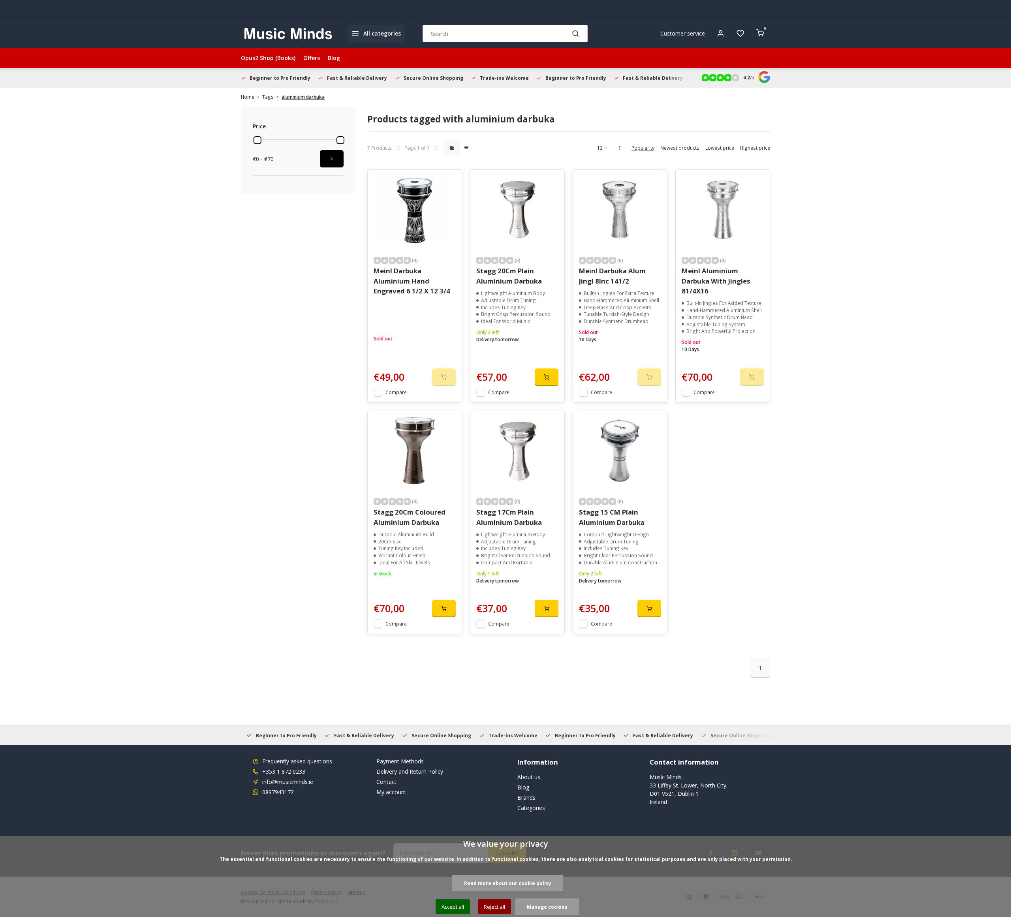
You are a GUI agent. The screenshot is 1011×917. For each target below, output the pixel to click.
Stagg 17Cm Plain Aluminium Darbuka (509, 516)
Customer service (682, 33)
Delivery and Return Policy (409, 771)
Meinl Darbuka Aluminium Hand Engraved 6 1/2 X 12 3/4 (412, 280)
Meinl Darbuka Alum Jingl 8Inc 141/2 (612, 275)
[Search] (576, 33)
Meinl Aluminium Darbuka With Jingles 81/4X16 (716, 280)
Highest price (755, 148)
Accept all (453, 906)
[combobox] (505, 33)
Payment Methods (400, 761)
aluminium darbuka (303, 97)
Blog (334, 58)
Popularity (642, 148)
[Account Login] (721, 33)
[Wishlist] (740, 33)
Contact (386, 781)
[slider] (257, 140)
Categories (531, 808)
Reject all (494, 906)
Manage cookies (547, 907)
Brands (526, 797)
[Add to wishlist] (450, 182)
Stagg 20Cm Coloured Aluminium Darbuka (409, 516)
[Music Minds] (288, 33)
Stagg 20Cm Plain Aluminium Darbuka (509, 275)
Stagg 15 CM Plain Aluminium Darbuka (612, 516)
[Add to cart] (546, 377)
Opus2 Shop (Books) (268, 58)
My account (391, 792)
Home (247, 97)
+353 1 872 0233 (283, 771)
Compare (396, 392)
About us (528, 777)
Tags (268, 97)
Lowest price (719, 148)
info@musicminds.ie (287, 781)
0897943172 (278, 792)
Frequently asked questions (297, 761)
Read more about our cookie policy (507, 883)
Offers (311, 58)
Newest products (679, 148)
